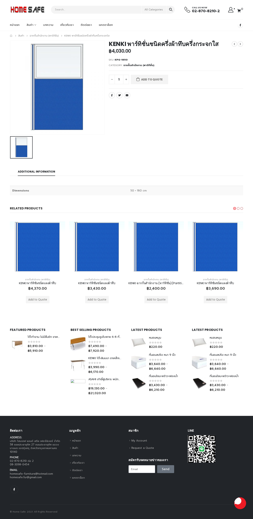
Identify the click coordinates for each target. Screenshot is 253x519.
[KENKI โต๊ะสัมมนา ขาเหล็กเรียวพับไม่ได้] (78, 365)
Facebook (112, 95)
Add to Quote (152, 79)
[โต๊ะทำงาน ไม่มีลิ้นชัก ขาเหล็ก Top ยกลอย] (17, 344)
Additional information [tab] (36, 172)
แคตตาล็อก (106, 25)
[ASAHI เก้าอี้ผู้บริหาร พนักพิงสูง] (78, 386)
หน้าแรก (15, 25)
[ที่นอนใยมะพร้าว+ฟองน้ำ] (138, 383)
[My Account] (230, 9)
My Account (139, 440)
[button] (234, 208)
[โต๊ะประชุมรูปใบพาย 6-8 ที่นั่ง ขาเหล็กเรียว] (78, 344)
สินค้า (29, 25)
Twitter (119, 95)
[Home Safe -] (27, 9)
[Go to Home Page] (11, 35)
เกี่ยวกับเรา (67, 25)
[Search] (171, 10)
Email (127, 95)
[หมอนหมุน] (138, 342)
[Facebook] (240, 25)
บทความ (48, 25)
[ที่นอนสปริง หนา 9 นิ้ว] (138, 362)
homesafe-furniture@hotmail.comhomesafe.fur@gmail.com (31, 475)
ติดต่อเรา (86, 25)
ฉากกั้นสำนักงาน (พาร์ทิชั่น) (138, 65)
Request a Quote (142, 448)
